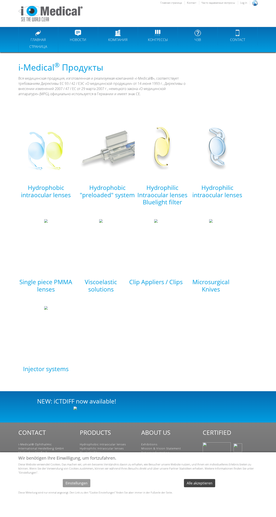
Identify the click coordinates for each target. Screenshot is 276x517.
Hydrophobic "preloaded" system (107, 191)
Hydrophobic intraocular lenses (46, 191)
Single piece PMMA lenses (45, 285)
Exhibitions (149, 444)
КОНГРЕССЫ (158, 39)
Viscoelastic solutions (101, 285)
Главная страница (171, 3)
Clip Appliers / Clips (156, 282)
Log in (243, 3)
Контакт (191, 3)
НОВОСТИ (78, 39)
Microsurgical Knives (210, 285)
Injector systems (46, 369)
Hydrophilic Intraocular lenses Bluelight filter (162, 194)
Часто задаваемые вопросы (218, 3)
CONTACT (237, 39)
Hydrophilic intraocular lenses (217, 191)
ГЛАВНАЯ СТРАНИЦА (38, 43)
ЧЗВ (197, 39)
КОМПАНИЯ (117, 39)
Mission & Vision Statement (161, 448)
